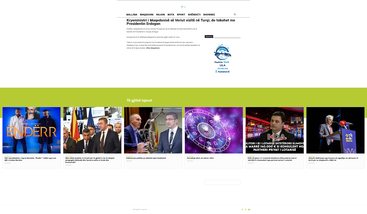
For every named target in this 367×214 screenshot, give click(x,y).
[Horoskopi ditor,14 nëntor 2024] (214, 130)
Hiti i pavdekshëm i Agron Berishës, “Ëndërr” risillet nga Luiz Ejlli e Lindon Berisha (30, 159)
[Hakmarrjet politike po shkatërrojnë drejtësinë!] (153, 130)
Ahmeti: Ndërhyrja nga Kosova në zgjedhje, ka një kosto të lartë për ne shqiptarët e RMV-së (333, 159)
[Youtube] (249, 209)
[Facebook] (242, 209)
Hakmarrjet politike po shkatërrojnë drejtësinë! (146, 158)
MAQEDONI (8, 156)
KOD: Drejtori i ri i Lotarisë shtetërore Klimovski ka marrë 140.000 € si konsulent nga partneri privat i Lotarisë (272, 159)
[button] (235, 14)
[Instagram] (246, 209)
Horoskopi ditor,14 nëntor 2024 (200, 158)
